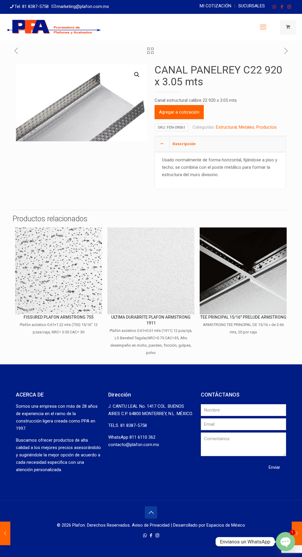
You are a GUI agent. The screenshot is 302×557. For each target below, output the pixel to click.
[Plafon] (54, 27)
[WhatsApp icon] (274, 6)
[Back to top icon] (151, 512)
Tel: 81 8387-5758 (31, 6)
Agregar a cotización (179, 112)
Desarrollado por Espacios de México (209, 525)
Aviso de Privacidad (151, 525)
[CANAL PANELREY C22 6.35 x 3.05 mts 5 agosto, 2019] (297, 533)
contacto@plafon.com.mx (133, 444)
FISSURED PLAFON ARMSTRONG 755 (58, 317)
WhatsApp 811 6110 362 (131, 437)
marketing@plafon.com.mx (83, 6)
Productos (266, 127)
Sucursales (251, 6)
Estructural (226, 127)
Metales (246, 127)
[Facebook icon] (282, 6)
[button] (137, 75)
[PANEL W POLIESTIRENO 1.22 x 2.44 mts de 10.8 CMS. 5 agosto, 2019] (5, 533)
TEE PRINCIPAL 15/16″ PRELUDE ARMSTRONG (243, 317)
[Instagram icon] (289, 6)
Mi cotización (215, 6)
